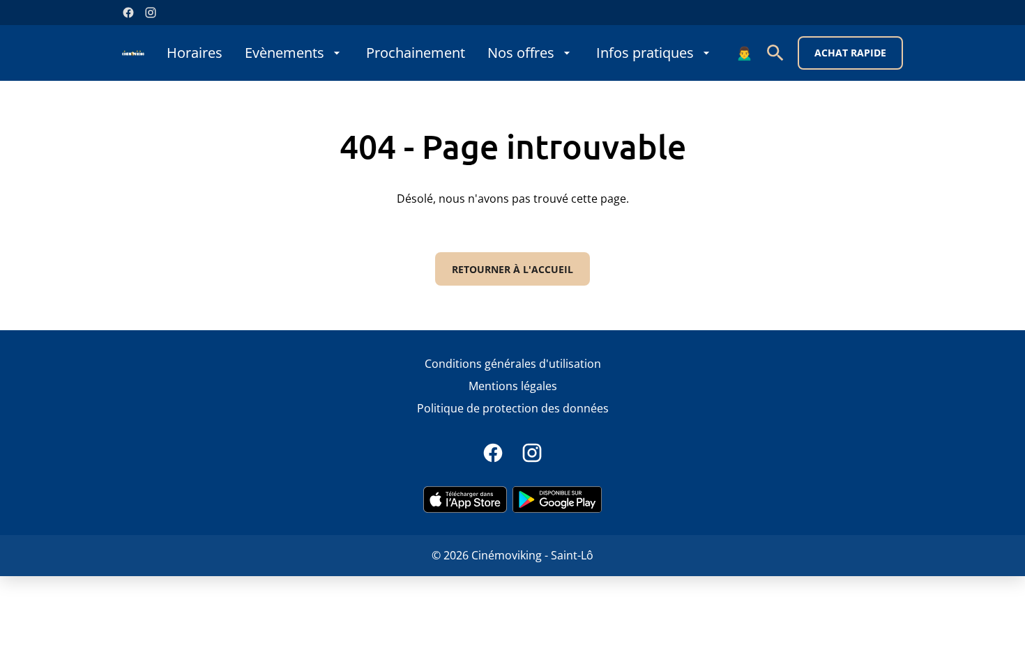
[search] (775, 53)
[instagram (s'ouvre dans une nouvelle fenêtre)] (150, 12)
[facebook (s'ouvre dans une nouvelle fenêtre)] (128, 12)
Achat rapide (850, 52)
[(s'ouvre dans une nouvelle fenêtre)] (465, 499)
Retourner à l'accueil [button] (512, 269)
